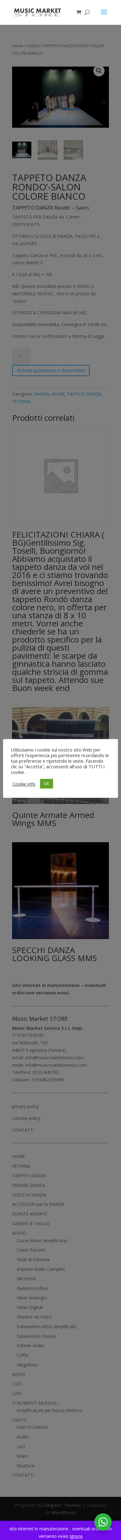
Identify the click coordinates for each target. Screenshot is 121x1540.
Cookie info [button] (23, 784)
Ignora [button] (76, 1536)
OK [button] (46, 783)
